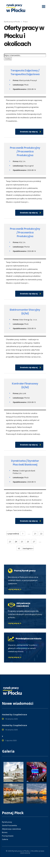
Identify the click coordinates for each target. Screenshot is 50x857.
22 (41, 533)
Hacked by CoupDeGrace (14, 714)
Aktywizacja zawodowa (11, 829)
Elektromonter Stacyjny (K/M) (25, 311)
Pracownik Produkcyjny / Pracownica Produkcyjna (25, 151)
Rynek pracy (7, 822)
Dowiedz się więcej (29, 131)
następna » (28, 548)
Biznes (4, 832)
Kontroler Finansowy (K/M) (25, 385)
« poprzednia (13, 533)
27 (34, 541)
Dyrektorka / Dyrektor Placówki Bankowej (25, 462)
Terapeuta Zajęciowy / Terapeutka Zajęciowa (25, 72)
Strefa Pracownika (9, 825)
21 (35, 533)
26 (28, 541)
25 (22, 541)
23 (10, 541)
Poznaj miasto (7, 836)
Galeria (5, 839)
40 (19, 548)
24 (16, 541)
